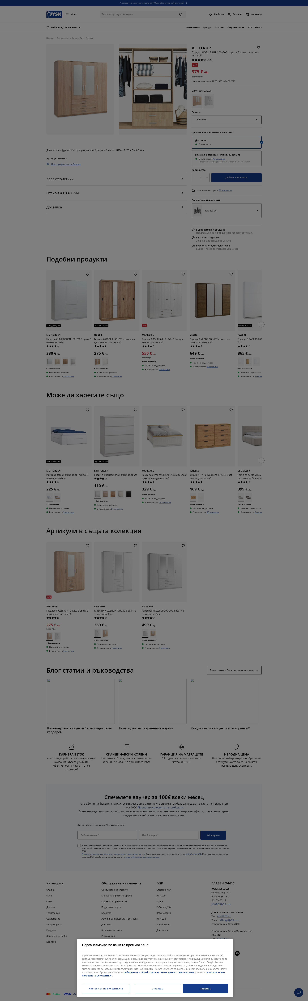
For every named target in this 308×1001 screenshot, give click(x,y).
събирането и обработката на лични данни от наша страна (159, 972)
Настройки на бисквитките (106, 988)
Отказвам (157, 988)
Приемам (205, 988)
